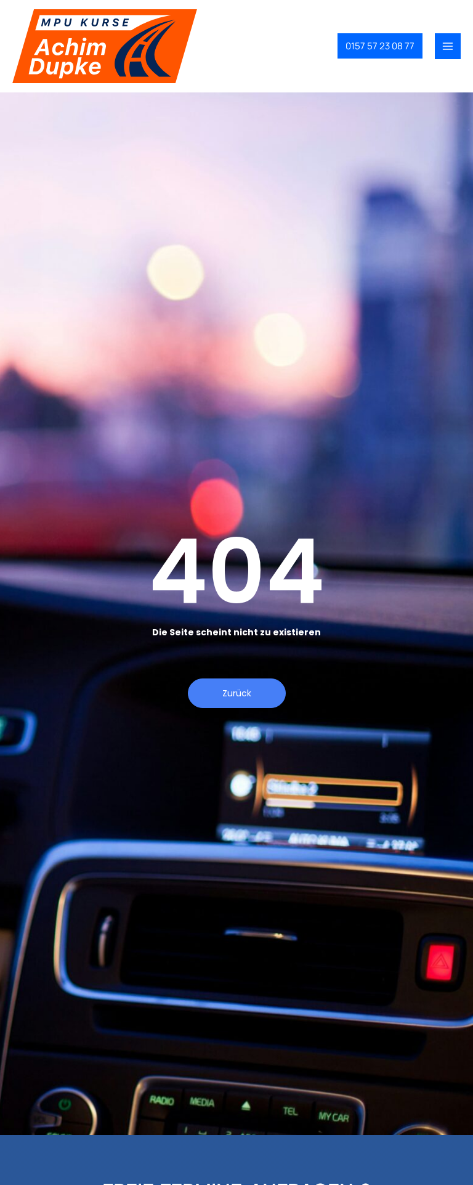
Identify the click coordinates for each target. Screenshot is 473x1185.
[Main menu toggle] (448, 46)
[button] (380, 46)
